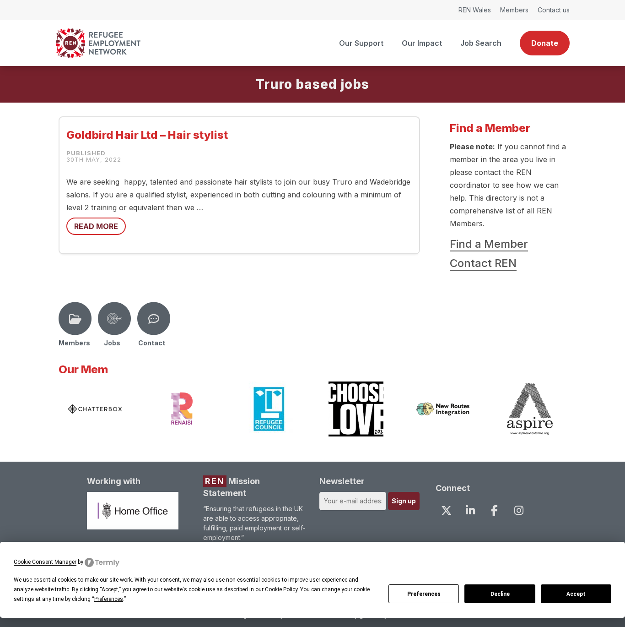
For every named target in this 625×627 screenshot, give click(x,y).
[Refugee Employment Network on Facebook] (494, 510)
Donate (544, 43)
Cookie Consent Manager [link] (45, 562)
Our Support (361, 43)
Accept (576, 594)
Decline (500, 594)
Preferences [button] (108, 599)
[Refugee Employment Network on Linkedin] (470, 510)
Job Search (480, 43)
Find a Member (489, 244)
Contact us (554, 10)
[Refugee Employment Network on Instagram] (518, 510)
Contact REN (483, 263)
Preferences (424, 594)
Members (514, 10)
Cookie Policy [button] (281, 589)
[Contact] (153, 318)
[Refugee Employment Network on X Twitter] (446, 510)
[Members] (75, 318)
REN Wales (474, 10)
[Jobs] (114, 318)
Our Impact (422, 43)
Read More (96, 226)
